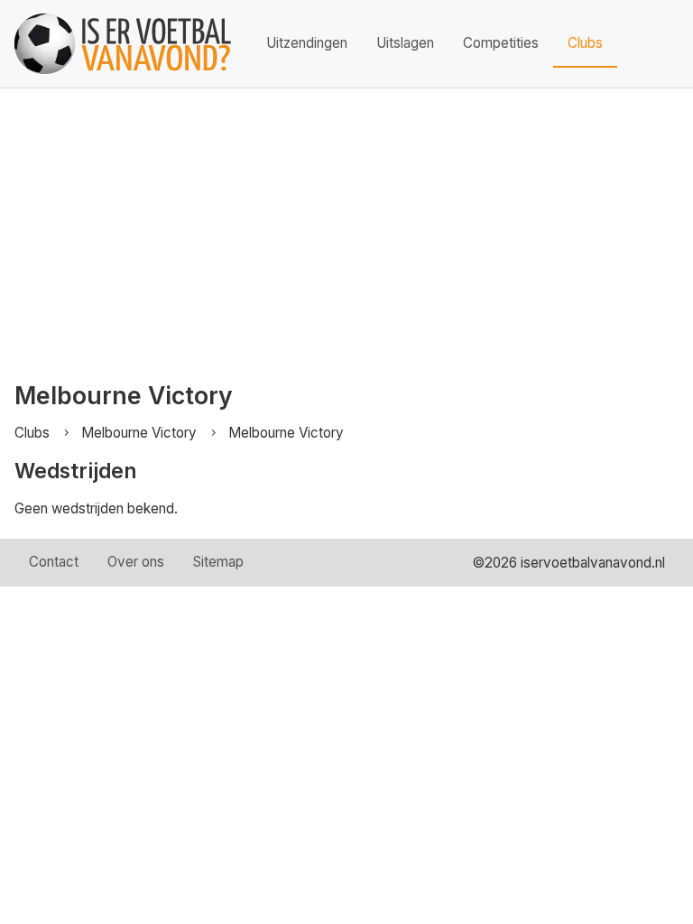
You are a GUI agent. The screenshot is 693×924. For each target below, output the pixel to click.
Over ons (135, 561)
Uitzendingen (306, 42)
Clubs (585, 42)
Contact (54, 561)
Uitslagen (405, 42)
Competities (501, 42)
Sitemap (218, 561)
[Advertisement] (346, 223)
